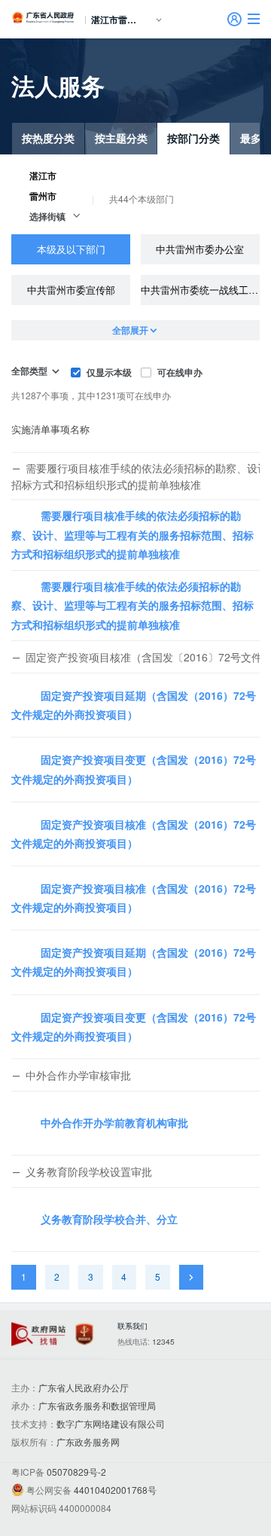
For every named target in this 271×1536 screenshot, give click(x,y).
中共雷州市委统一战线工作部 (200, 289)
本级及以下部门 (71, 249)
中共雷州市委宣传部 (71, 289)
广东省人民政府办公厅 (83, 1387)
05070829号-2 (76, 1471)
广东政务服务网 (88, 1441)
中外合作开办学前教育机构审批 (114, 1122)
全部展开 (130, 330)
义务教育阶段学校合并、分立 (109, 1218)
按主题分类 (121, 138)
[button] (254, 18)
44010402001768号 (115, 1489)
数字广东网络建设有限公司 (110, 1423)
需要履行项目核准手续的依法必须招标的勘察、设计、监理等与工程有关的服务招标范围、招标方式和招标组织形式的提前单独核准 (132, 534)
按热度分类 (48, 138)
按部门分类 (193, 138)
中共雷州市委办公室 (200, 249)
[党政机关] (84, 1334)
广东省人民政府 (43, 17)
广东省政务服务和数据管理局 (97, 1405)
